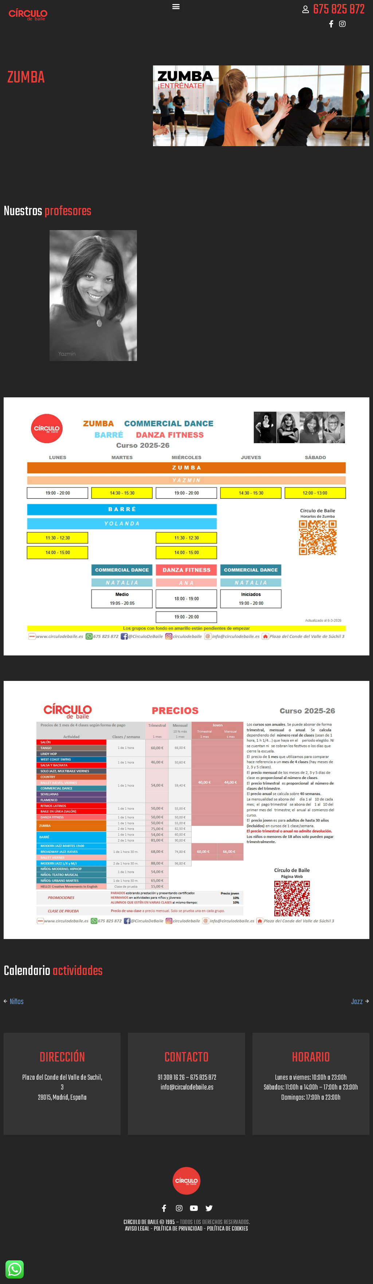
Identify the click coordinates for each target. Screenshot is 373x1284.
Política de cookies (227, 1229)
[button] (176, 6)
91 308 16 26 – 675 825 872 (187, 1077)
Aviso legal (137, 1229)
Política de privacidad (178, 1229)
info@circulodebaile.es (187, 1087)
